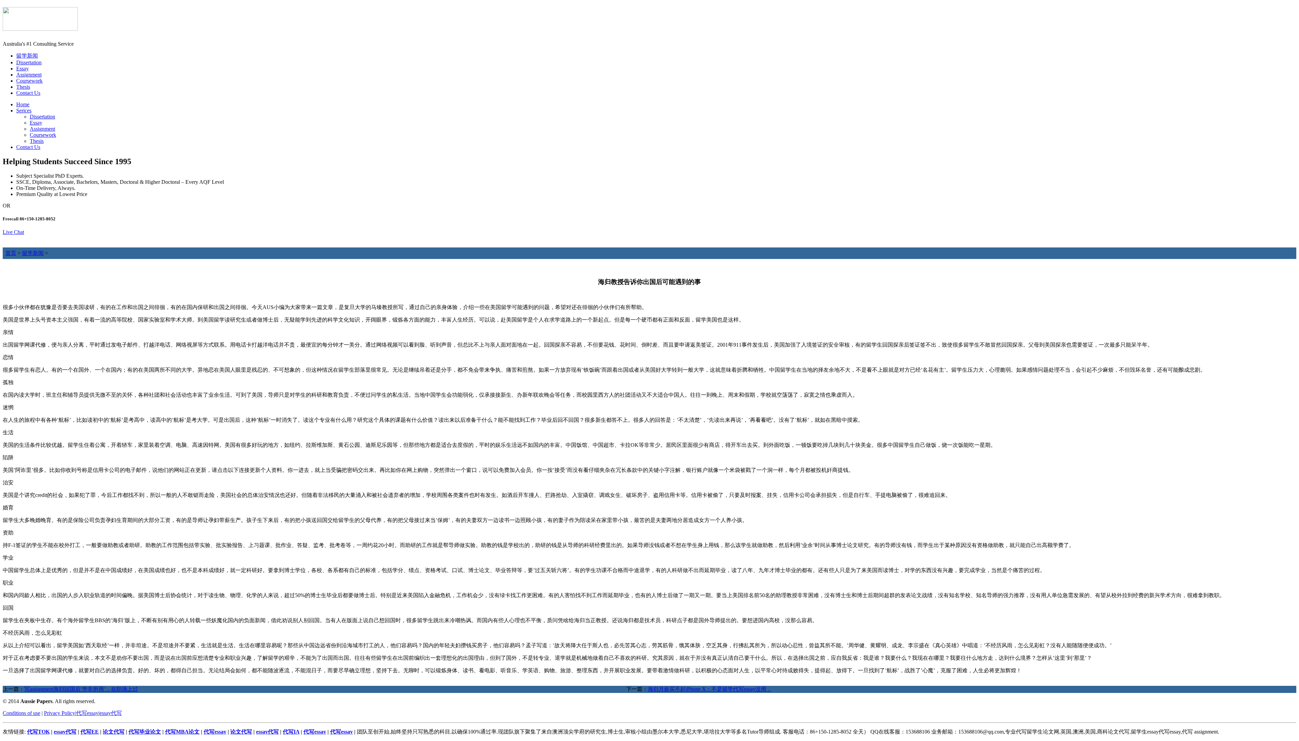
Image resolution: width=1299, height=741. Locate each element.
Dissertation (29, 62)
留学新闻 (27, 56)
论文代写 (113, 732)
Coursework (29, 81)
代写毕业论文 (145, 732)
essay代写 (110, 713)
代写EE (90, 732)
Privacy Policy (59, 713)
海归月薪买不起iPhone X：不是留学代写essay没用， (710, 689)
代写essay (87, 713)
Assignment (29, 75)
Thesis (23, 87)
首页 (10, 253)
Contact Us (28, 93)
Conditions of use (21, 713)
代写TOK (38, 732)
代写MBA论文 (182, 732)
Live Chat (13, 232)
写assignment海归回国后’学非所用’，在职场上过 (81, 689)
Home (22, 104)
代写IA (291, 732)
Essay (22, 68)
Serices (23, 110)
